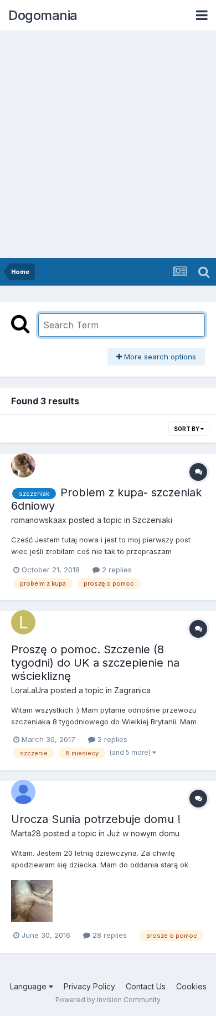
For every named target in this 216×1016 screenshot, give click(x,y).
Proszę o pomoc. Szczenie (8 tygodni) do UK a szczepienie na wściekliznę (95, 663)
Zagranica (132, 690)
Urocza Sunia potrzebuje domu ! (96, 819)
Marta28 (26, 833)
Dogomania (43, 15)
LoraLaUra (29, 690)
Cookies (191, 986)
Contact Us (146, 986)
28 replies (108, 935)
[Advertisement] (108, 144)
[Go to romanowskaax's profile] (23, 465)
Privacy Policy (89, 986)
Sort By (187, 428)
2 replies (116, 569)
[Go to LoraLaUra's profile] (23, 622)
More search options (159, 356)
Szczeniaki (152, 520)
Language (29, 986)
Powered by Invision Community (108, 999)
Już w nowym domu (143, 833)
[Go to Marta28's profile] (23, 792)
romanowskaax (38, 520)
